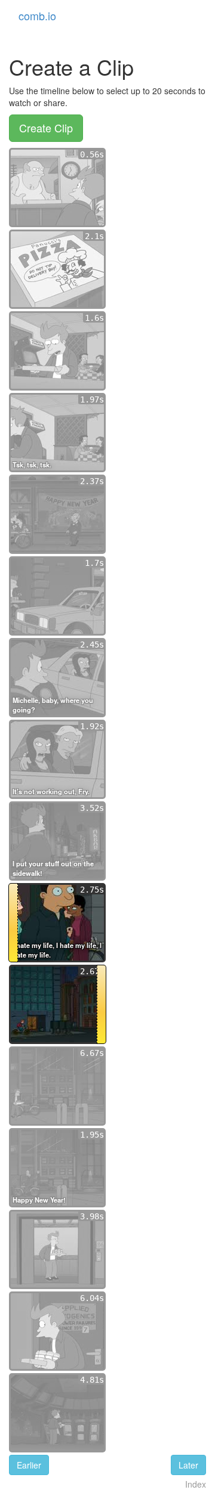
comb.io (37, 15)
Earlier (29, 1465)
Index (195, 1484)
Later (188, 1465)
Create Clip (46, 127)
